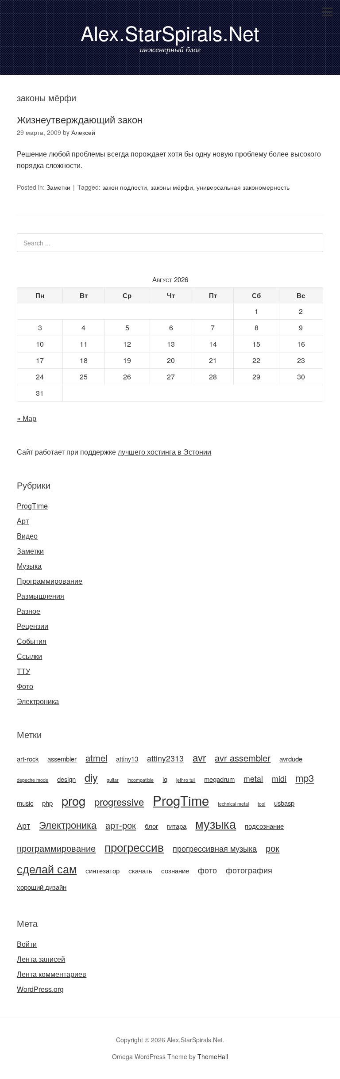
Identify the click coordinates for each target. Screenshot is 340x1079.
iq (164, 779)
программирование (56, 848)
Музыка (29, 566)
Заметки (58, 187)
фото (207, 870)
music (25, 802)
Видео (27, 536)
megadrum (219, 779)
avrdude (290, 758)
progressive (119, 801)
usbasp (284, 802)
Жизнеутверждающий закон (80, 119)
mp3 (304, 777)
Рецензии (32, 626)
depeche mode (32, 780)
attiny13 (127, 758)
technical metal (233, 803)
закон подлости (124, 187)
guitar (113, 780)
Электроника (38, 701)
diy (91, 777)
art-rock (28, 758)
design (66, 779)
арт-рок (120, 825)
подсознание (264, 825)
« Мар (26, 418)
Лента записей (41, 959)
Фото (25, 686)
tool (261, 803)
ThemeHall (212, 1056)
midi (279, 778)
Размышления (40, 596)
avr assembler (242, 757)
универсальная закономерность (243, 187)
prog (73, 800)
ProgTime (32, 506)
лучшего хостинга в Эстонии (164, 452)
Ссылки (29, 656)
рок (272, 848)
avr (199, 757)
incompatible (141, 780)
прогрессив (134, 846)
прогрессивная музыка (215, 848)
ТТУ (23, 671)
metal (253, 778)
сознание (175, 870)
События (31, 641)
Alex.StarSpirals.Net (170, 32)
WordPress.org (40, 989)
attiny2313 (165, 758)
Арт (23, 521)
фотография (249, 870)
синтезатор (102, 870)
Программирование (49, 581)
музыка (215, 823)
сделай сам (47, 868)
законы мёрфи (172, 187)
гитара (176, 825)
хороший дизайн (41, 887)
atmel (96, 757)
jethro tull (185, 780)
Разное (28, 611)
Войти (27, 944)
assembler (62, 758)
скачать (140, 870)
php (47, 802)
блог (151, 825)
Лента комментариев (51, 974)
